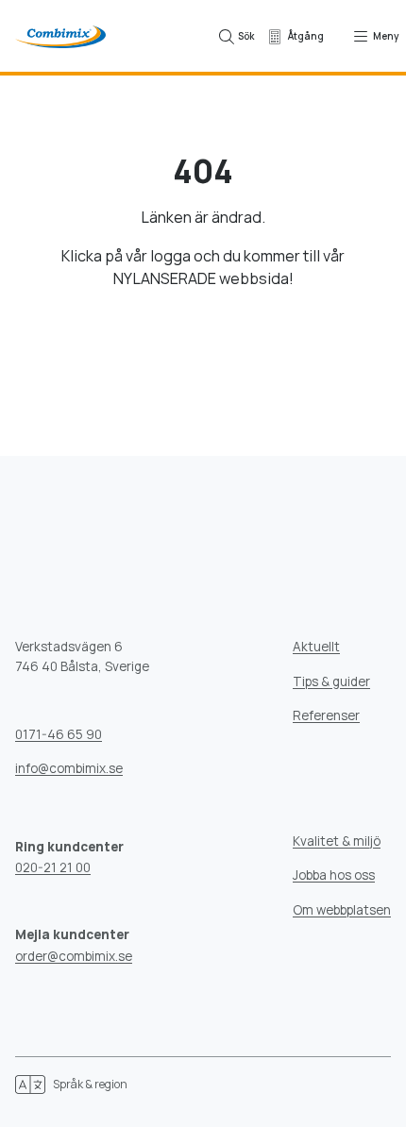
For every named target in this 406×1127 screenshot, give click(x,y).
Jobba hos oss (334, 874)
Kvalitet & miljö (337, 841)
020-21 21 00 (53, 867)
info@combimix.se (69, 768)
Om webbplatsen (342, 909)
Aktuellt (316, 646)
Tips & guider (331, 681)
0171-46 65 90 (58, 734)
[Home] (60, 36)
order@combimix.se (73, 956)
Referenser (326, 715)
